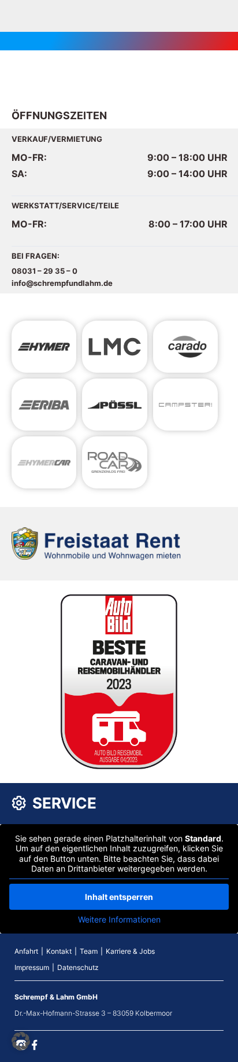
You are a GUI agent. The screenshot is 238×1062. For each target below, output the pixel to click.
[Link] (43, 347)
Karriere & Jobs (130, 951)
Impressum (31, 967)
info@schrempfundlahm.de (62, 283)
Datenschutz (78, 967)
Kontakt (59, 951)
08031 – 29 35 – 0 (44, 270)
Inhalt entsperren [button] (119, 897)
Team (89, 951)
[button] (21, 1041)
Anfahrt (26, 951)
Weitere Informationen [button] (119, 919)
